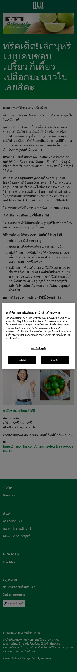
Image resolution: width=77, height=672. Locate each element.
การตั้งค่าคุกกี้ (38, 348)
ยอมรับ (54, 360)
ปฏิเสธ (22, 360)
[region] (38, 336)
